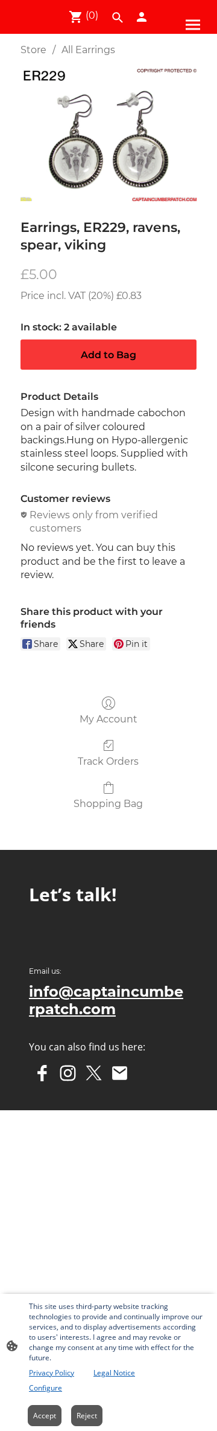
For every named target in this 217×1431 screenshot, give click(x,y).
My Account (108, 719)
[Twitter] (94, 1073)
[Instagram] (68, 1073)
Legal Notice (114, 1373)
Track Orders (108, 761)
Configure (45, 1388)
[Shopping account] (141, 17)
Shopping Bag (108, 803)
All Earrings (88, 50)
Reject (87, 1415)
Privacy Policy (51, 1373)
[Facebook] (42, 1073)
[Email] (120, 1073)
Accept (44, 1415)
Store (33, 50)
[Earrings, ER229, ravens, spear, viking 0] (108, 135)
